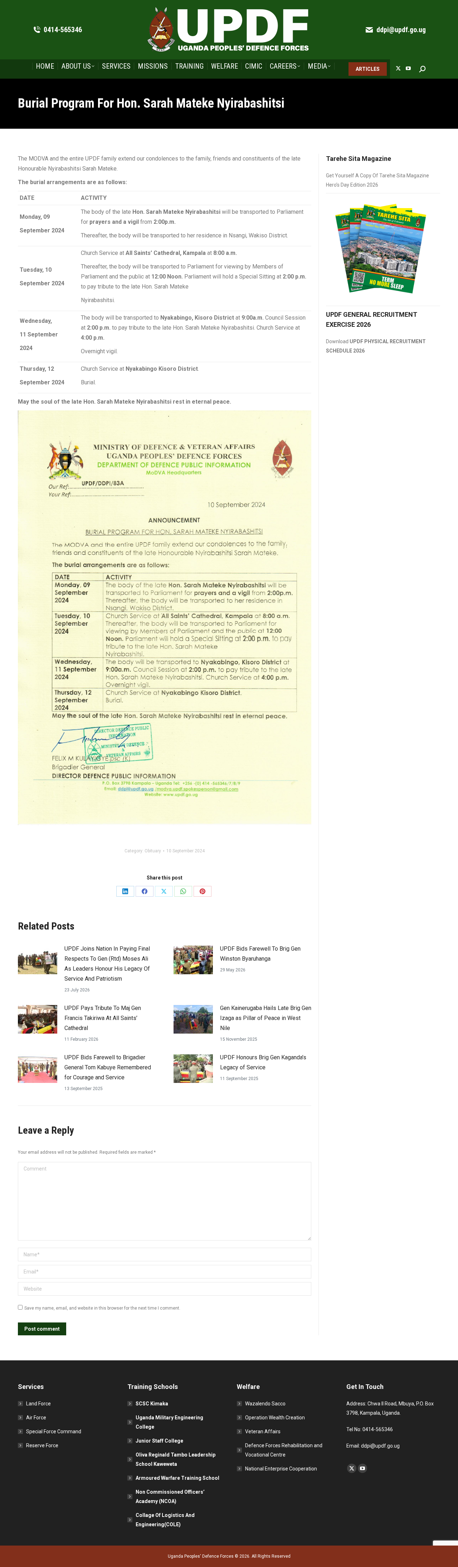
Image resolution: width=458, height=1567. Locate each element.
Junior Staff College (159, 1441)
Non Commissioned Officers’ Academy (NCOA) (170, 1496)
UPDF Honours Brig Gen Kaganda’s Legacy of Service (263, 1062)
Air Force (36, 1417)
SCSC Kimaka (152, 1403)
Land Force (38, 1403)
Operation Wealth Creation (275, 1417)
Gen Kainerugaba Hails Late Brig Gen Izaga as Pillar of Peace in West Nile (265, 1018)
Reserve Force (42, 1445)
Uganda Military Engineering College (169, 1422)
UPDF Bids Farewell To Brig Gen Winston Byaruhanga (260, 953)
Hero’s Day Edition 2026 (352, 185)
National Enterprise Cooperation (281, 1469)
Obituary (153, 850)
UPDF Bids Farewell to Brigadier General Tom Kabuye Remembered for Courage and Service (107, 1067)
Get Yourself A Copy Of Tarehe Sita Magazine (377, 175)
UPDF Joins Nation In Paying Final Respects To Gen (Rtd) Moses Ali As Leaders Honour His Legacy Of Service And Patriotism (107, 963)
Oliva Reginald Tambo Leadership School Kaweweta (175, 1459)
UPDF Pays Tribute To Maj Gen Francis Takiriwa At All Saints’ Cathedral (102, 1018)
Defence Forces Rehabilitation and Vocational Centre (283, 1450)
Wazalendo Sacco (265, 1403)
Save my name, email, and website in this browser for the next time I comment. (102, 1308)
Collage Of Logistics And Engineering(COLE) (165, 1519)
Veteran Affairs (263, 1431)
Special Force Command (53, 1431)
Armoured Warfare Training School (177, 1478)
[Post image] (37, 960)
